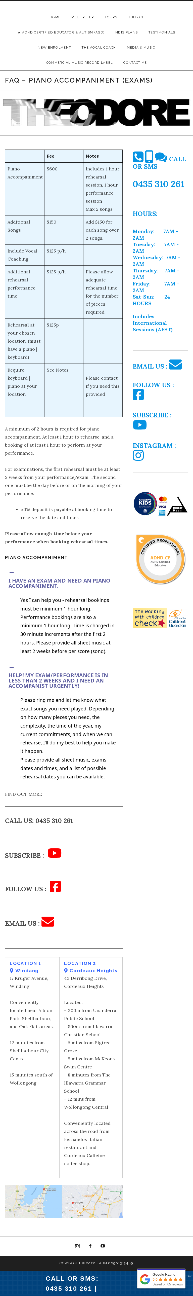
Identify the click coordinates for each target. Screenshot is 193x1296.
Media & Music (141, 47)
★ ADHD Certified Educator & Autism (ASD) (61, 32)
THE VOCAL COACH (99, 47)
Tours (111, 17)
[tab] (63, 579)
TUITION (135, 17)
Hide (189, 1276)
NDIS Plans (126, 32)
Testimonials (162, 32)
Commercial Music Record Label (79, 62)
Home (55, 17)
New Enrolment (54, 47)
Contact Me (135, 62)
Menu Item (77, 1247)
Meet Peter (82, 17)
